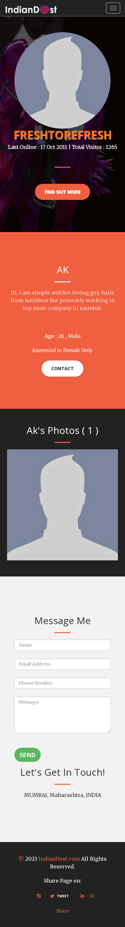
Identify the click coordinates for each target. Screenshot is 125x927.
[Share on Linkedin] (82, 896)
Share (62, 911)
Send (28, 755)
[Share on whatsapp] (92, 896)
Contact (62, 368)
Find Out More (62, 192)
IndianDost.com (59, 859)
